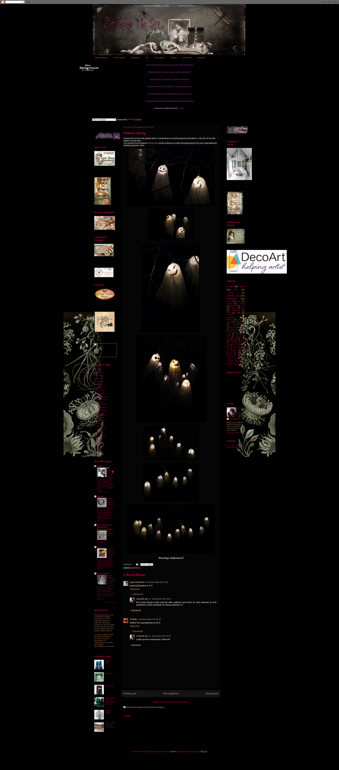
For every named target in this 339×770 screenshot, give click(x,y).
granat (229, 335)
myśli (239, 331)
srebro (243, 341)
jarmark (234, 362)
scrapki (173, 57)
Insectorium (109, 673)
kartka (243, 324)
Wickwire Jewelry (103, 573)
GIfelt (99, 547)
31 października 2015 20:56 (149, 619)
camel (243, 350)
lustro (243, 339)
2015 (98, 388)
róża (238, 312)
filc (147, 57)
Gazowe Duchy (103, 399)
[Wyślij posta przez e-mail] (137, 564)
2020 (99, 372)
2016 (98, 384)
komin (228, 364)
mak (233, 364)
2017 (98, 381)
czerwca (101, 420)
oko (237, 341)
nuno (243, 306)
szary (239, 320)
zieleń (231, 341)
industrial (233, 324)
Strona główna (101, 57)
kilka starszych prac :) (110, 533)
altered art (135, 57)
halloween (135, 568)
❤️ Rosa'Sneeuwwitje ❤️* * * (110, 471)
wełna (235, 348)
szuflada (230, 315)
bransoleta (230, 354)
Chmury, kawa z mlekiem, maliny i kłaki (110, 725)
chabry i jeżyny (107, 662)
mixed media (119, 57)
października (103, 397)
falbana (230, 319)
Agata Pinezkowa (137, 582)
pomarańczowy (231, 327)
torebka (232, 329)
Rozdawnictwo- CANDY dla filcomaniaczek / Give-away (110, 701)
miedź (236, 325)
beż (244, 322)
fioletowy (232, 298)
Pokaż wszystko (111, 602)
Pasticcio (110, 549)
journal (229, 303)
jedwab (233, 306)
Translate (137, 120)
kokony (229, 356)
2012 (98, 446)
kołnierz (229, 322)
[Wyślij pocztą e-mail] (141, 564)
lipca (100, 417)
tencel (243, 327)
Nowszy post (129, 693)
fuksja (229, 333)
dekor (228, 344)
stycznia (101, 436)
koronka (229, 331)
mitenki (239, 356)
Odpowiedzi (137, 594)
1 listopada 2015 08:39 (161, 599)
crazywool (100, 496)
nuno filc (238, 335)
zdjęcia (235, 339)
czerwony (236, 310)
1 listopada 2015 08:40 (161, 636)
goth (228, 348)
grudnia (101, 390)
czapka (240, 342)
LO (240, 329)
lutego (101, 433)
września (102, 414)
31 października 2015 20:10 (157, 582)
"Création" (100, 466)
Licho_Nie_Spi (142, 599)
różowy (242, 303)
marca (101, 430)
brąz (239, 301)
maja (100, 424)
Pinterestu (153, 143)
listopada (101, 393)
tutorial (238, 364)
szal (243, 308)
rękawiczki (230, 358)
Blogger (203, 751)
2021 (98, 369)
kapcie (241, 362)
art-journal (187, 57)
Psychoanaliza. (110, 686)
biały (242, 286)
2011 (98, 449)
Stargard (239, 346)
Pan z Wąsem (102, 410)
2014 (98, 440)
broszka (232, 342)
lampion (242, 344)
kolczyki (235, 344)
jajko (228, 362)
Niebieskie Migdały (108, 712)
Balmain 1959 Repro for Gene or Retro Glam (111, 578)
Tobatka (133, 619)
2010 (98, 452)
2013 (98, 443)
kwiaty (237, 322)
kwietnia (101, 427)
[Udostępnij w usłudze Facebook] (149, 564)
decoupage (159, 57)
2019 (98, 375)
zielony (234, 308)
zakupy (238, 333)
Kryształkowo (102, 407)
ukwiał (240, 358)
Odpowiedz (135, 589)
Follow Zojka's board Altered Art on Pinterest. (235, 446)
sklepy (231, 346)
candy (231, 352)
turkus (230, 292)
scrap (230, 286)
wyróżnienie (230, 360)
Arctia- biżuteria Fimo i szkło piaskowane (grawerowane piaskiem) (105, 527)
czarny (229, 301)
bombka (239, 352)
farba (228, 337)
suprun (173, 751)
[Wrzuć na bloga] (144, 564)
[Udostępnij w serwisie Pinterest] (151, 564)
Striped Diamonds (110, 499)
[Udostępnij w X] (146, 564)
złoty (229, 312)
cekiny (240, 354)
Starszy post (212, 693)
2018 (98, 378)
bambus (240, 360)
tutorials (201, 57)
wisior (237, 350)
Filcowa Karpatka (102, 403)
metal (228, 339)
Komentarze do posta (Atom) (176, 702)
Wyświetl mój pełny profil (235, 433)
